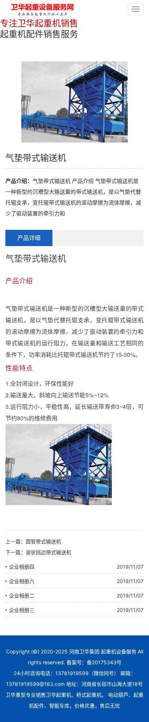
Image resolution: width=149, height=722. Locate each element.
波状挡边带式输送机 (48, 552)
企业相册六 (21, 581)
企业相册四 (21, 567)
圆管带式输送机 (43, 541)
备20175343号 (104, 662)
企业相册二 (21, 595)
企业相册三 (21, 610)
